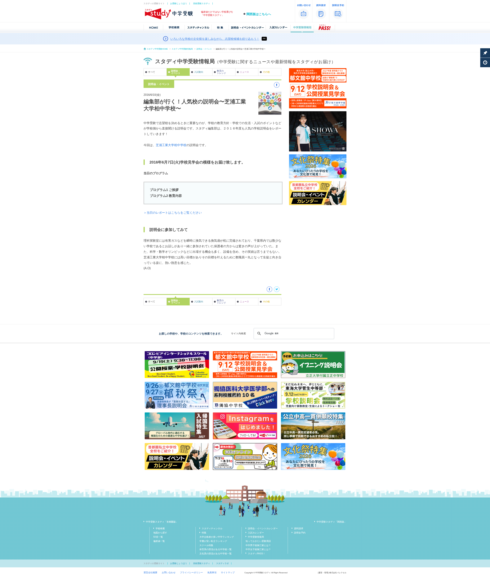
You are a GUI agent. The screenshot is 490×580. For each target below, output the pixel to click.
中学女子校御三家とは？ (258, 549)
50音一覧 (158, 537)
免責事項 (211, 572)
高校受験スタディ (201, 3)
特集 (204, 532)
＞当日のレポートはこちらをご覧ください (173, 212)
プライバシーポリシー (191, 572)
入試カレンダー (256, 532)
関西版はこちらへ (259, 14)
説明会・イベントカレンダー (263, 528)
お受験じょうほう (178, 3)
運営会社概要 (150, 572)
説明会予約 (299, 532)
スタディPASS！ (256, 553)
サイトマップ (228, 572)
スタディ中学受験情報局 (182, 49)
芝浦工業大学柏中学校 (171, 145)
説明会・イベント (204, 49)
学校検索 (160, 528)
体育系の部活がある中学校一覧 (215, 549)
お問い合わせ (169, 572)
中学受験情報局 (256, 537)
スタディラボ (222, 563)
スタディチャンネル (212, 528)
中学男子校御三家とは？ (258, 545)
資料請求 (298, 528)
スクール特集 (206, 545)
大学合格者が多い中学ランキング (216, 537)
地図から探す (160, 532)
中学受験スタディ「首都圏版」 (162, 521)
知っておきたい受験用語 (258, 541)
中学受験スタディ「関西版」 (331, 521)
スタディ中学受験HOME (157, 49)
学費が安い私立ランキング (213, 541)
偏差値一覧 (159, 541)
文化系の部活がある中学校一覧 (215, 553)
